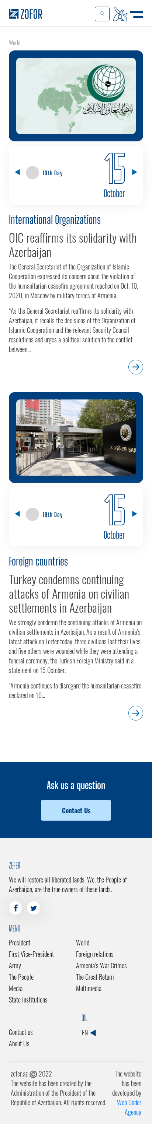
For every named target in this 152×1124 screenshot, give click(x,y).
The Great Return (95, 977)
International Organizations (55, 219)
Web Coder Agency (129, 1107)
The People (21, 977)
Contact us (21, 1032)
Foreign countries (38, 561)
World (82, 942)
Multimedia (88, 988)
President (19, 942)
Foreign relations (95, 954)
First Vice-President (31, 954)
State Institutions (28, 999)
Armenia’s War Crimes (101, 965)
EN (85, 1032)
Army (15, 965)
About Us (19, 1043)
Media (16, 988)
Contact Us (76, 810)
